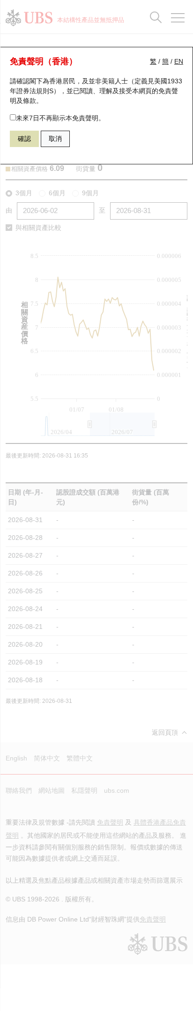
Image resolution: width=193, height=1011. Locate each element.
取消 (55, 138)
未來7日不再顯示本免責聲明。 (60, 118)
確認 (24, 138)
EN (178, 61)
